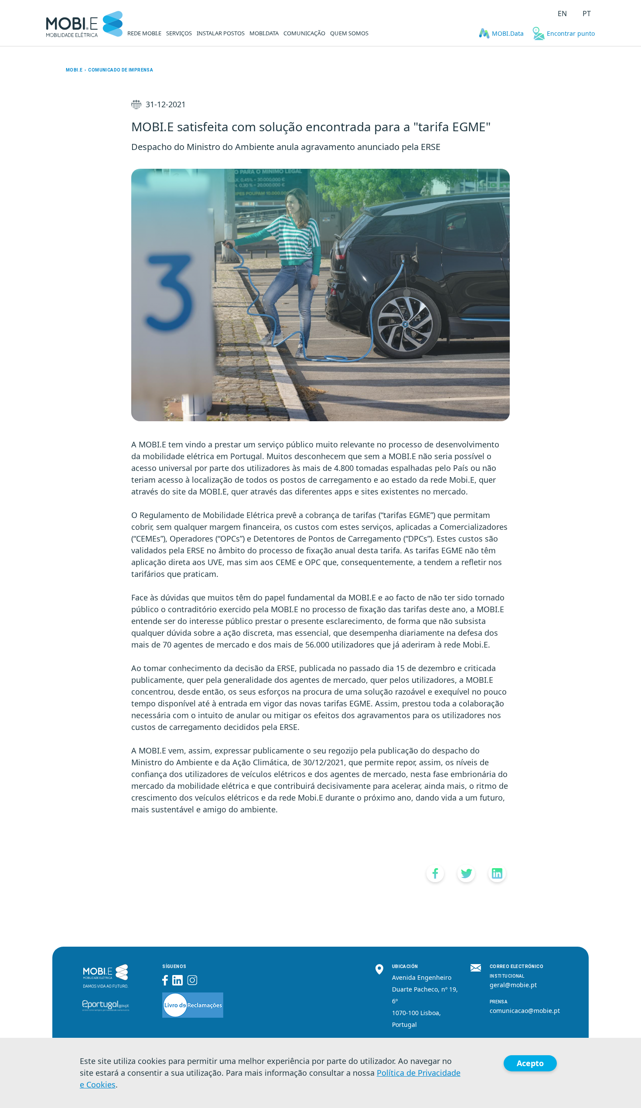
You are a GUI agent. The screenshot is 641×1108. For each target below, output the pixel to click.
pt (587, 13)
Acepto (530, 1063)
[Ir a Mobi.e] (84, 24)
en (562, 13)
